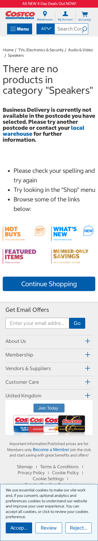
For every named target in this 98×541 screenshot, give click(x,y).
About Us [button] (15, 341)
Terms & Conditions (59, 466)
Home (8, 49)
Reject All (80, 528)
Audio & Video (80, 49)
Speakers (16, 55)
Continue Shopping (49, 284)
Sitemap (25, 466)
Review (49, 528)
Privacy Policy (31, 472)
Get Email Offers (27, 309)
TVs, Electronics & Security (40, 49)
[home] (20, 15)
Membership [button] (19, 355)
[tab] (49, 341)
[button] (85, 29)
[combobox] (45, 29)
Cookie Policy (65, 472)
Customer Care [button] (22, 382)
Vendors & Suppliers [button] (28, 368)
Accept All (21, 528)
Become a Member (51, 449)
